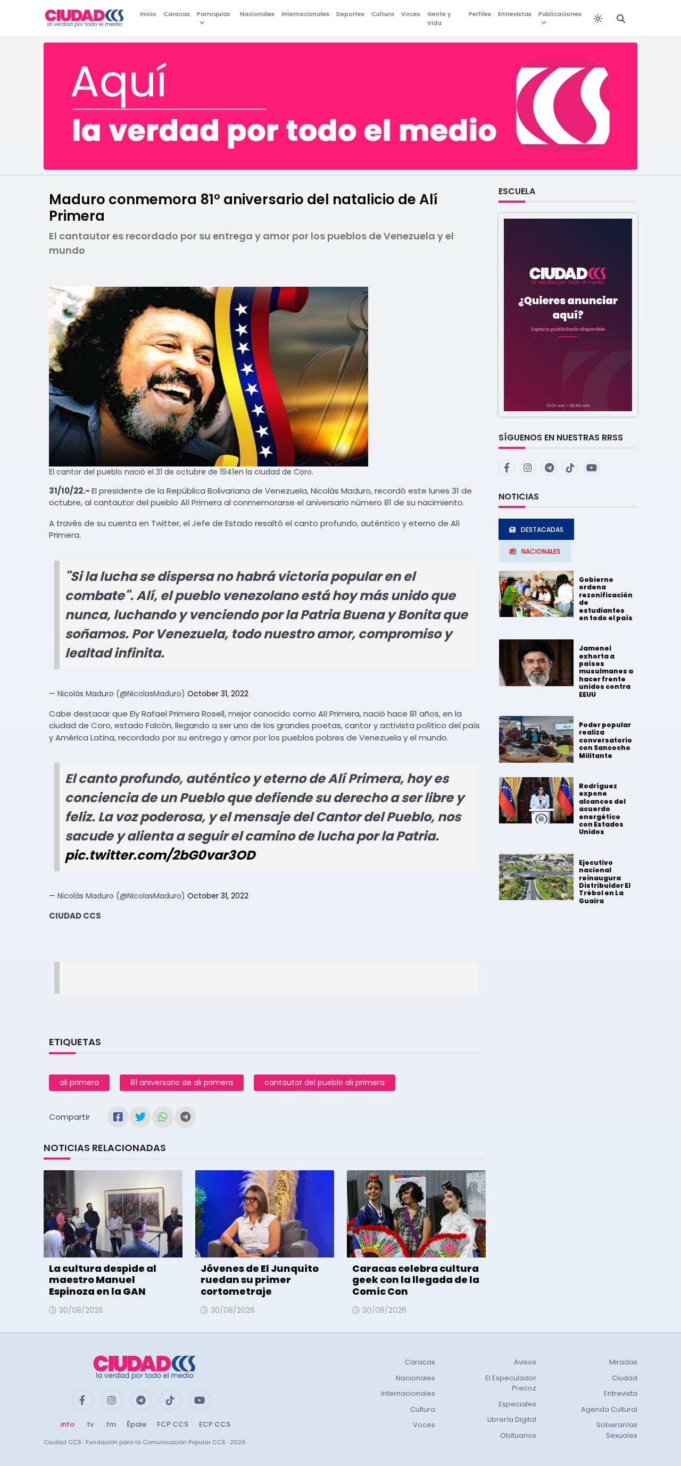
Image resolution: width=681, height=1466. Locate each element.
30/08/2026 (81, 1310)
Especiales (517, 1404)
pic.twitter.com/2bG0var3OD (160, 855)
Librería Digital (511, 1419)
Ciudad (624, 1378)
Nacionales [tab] (540, 551)
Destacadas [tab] (542, 529)
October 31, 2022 (217, 693)
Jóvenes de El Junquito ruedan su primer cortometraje (260, 1280)
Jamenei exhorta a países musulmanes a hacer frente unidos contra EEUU (606, 671)
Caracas (176, 14)
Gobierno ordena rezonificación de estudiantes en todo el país (606, 598)
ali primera (79, 1082)
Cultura (382, 14)
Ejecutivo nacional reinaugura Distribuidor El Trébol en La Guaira (604, 881)
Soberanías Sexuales (616, 1430)
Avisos (525, 1362)
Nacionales (257, 14)
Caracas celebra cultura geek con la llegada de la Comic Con (415, 1280)
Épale (136, 1424)
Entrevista (620, 1393)
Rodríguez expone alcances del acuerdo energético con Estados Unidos (602, 808)
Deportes (350, 14)
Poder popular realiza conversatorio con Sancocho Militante (605, 740)
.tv (89, 1424)
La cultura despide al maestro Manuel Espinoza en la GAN (102, 1280)
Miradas (623, 1362)
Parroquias (213, 14)
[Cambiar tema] (598, 18)
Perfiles (480, 14)
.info (66, 1424)
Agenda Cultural (609, 1409)
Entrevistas (514, 14)
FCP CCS (172, 1424)
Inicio (148, 14)
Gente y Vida (439, 18)
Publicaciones (560, 14)
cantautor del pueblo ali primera (324, 1082)
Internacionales (305, 14)
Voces (410, 14)
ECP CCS (214, 1424)
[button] (568, 314)
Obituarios (518, 1435)
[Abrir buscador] (621, 18)
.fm (110, 1424)
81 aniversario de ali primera (181, 1082)
